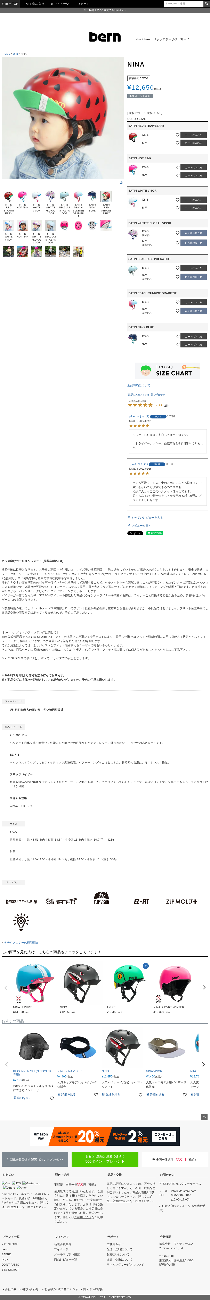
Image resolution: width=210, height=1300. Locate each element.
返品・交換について (119, 1259)
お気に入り (37, 3)
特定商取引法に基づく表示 (60, 1289)
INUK (5, 1259)
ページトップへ (204, 1117)
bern (15, 53)
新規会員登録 (62, 1244)
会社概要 (165, 1236)
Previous (6, 988)
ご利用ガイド (13, 1206)
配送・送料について (119, 1249)
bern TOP (11, 3)
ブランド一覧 (11, 1236)
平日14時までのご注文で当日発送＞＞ (105, 10)
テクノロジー (162, 39)
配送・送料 (62, 1174)
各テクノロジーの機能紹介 (21, 942)
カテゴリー (179, 39)
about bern (143, 39)
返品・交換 (114, 1174)
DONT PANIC (10, 1264)
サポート (113, 1236)
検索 (206, 4)
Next (204, 987)
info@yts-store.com (183, 1191)
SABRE (6, 1254)
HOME (6, 53)
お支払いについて (118, 1254)
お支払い (8, 1174)
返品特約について (138, 385)
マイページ (62, 3)
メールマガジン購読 (67, 1254)
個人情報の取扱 (93, 1289)
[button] (6, 1064)
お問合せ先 (167, 1174)
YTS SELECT (10, 1269)
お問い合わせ (30, 1289)
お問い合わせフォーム (176, 1205)
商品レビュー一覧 (65, 1259)
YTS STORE (10, 1244)
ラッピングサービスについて (125, 1264)
